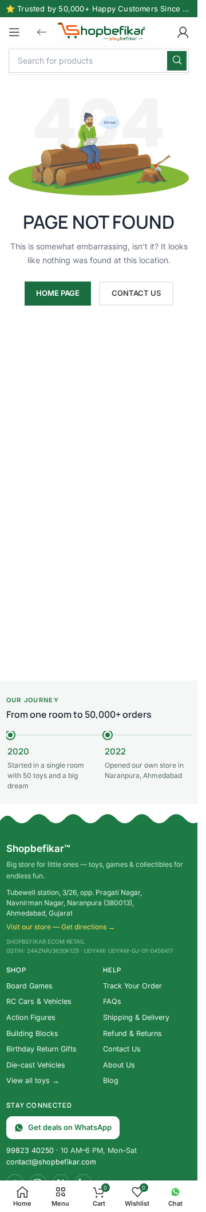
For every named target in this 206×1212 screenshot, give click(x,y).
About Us (119, 1065)
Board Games (29, 986)
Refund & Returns (132, 1033)
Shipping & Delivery (136, 1017)
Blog (110, 1080)
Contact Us (122, 1049)
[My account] (183, 32)
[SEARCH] (177, 61)
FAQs (112, 1001)
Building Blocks (32, 1033)
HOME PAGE (58, 293)
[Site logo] (102, 31)
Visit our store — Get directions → (60, 926)
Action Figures (31, 1017)
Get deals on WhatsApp (70, 1127)
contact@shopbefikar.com (51, 1162)
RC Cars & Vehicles (39, 1001)
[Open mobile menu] (14, 32)
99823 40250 (30, 1150)
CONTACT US (136, 293)
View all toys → (33, 1080)
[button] (41, 32)
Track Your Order (132, 986)
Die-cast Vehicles (35, 1065)
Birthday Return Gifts (41, 1049)
